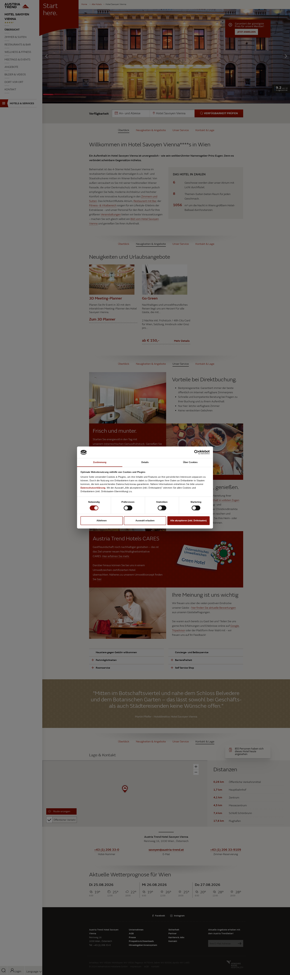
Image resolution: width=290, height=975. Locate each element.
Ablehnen (102, 520)
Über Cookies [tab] (190, 462)
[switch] (128, 508)
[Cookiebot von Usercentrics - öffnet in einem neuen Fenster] (196, 452)
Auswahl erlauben (145, 520)
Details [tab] (145, 462)
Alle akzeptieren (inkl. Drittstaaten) (188, 520)
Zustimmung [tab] (99, 462)
